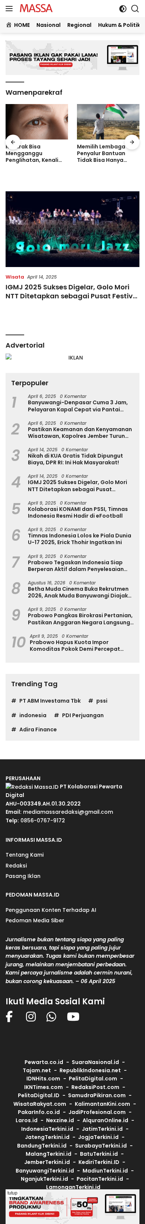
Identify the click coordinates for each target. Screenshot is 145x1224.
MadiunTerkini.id (105, 1170)
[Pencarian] (135, 9)
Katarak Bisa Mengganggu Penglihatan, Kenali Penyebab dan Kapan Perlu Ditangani (35, 153)
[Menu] (11, 8)
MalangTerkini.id (48, 1154)
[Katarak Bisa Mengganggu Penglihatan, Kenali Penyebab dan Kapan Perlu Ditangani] (37, 121)
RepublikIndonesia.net (90, 1070)
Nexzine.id (60, 1120)
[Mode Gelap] (123, 9)
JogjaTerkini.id (98, 1137)
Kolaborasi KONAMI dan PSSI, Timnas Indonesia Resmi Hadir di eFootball (78, 512)
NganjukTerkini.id (44, 1179)
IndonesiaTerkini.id (47, 1129)
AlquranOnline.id (105, 1120)
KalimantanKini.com (102, 1104)
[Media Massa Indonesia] (35, 8)
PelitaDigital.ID (38, 1095)
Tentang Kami (25, 855)
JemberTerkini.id (47, 1162)
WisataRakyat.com (39, 1104)
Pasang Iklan (23, 876)
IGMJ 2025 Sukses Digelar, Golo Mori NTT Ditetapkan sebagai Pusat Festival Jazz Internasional (72, 295)
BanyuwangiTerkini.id (45, 1170)
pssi (101, 700)
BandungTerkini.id (42, 1145)
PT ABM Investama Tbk (50, 700)
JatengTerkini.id (47, 1137)
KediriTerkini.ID (98, 1162)
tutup (12, 1193)
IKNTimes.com (43, 1087)
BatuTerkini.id (99, 1154)
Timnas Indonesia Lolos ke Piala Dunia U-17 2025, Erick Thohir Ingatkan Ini (79, 539)
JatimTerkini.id (102, 1129)
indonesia (32, 715)
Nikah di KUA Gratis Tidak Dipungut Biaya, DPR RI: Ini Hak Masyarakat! (75, 459)
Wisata (15, 276)
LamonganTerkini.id (73, 1187)
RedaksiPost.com (95, 1087)
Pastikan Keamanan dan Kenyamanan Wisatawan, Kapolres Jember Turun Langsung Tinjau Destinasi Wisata (80, 432)
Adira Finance (38, 729)
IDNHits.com (43, 1078)
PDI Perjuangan (83, 715)
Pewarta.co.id (44, 1062)
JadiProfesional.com (97, 1112)
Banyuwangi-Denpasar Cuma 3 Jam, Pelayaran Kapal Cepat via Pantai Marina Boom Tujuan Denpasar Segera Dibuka (80, 405)
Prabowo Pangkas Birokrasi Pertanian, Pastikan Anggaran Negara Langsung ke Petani (80, 618)
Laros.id (27, 1120)
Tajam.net (37, 1070)
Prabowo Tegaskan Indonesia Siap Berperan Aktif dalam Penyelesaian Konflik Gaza (76, 565)
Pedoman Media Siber (35, 920)
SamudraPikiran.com (97, 1095)
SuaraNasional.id (95, 1062)
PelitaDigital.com (93, 1078)
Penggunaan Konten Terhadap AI (51, 910)
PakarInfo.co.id (39, 1112)
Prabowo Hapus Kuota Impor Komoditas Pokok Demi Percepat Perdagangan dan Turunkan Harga (77, 645)
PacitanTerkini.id (100, 1179)
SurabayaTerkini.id (101, 1145)
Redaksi (16, 865)
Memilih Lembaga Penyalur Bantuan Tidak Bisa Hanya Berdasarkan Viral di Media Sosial (104, 153)
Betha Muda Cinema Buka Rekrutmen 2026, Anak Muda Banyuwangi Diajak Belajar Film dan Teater (78, 592)
